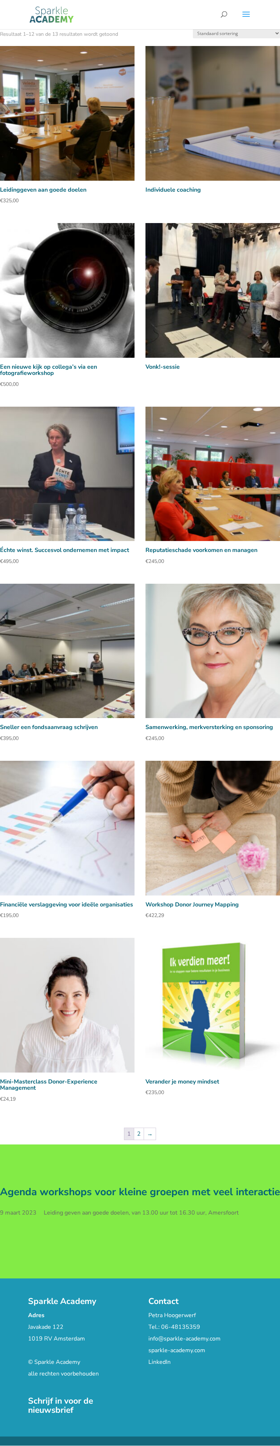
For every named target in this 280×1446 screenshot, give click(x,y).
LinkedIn (159, 1362)
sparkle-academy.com (176, 1350)
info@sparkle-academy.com (184, 1339)
